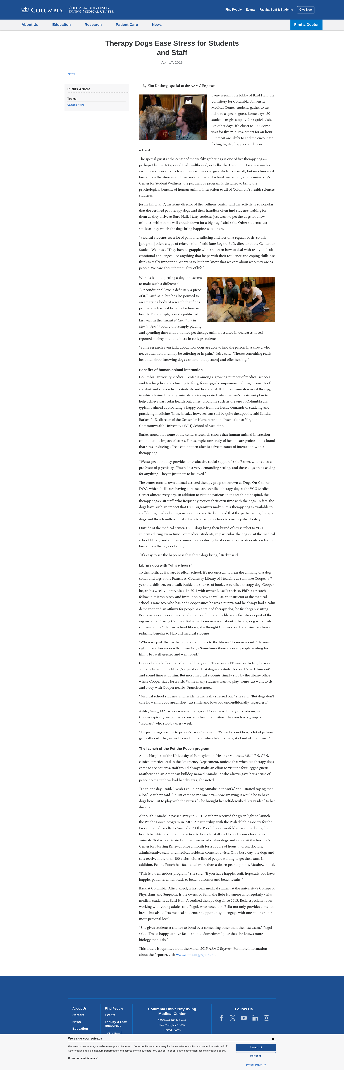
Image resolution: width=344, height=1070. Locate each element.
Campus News (75, 104)
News (71, 74)
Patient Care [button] (127, 24)
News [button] (157, 24)
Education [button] (61, 24)
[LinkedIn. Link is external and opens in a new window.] (255, 1018)
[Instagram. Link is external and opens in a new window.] (266, 1018)
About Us (79, 1008)
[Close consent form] (273, 1039)
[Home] (68, 10)
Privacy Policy (254, 1064)
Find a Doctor (306, 24)
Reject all (256, 1055)
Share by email (277, 73)
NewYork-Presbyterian (198, 988)
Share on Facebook (259, 73)
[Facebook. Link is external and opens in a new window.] (221, 1018)
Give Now (305, 9)
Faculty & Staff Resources (116, 1024)
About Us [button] (30, 24)
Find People (233, 9)
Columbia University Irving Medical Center (149, 987)
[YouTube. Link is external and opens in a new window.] (244, 1018)
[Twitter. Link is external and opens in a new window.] (233, 1018)
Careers (78, 1015)
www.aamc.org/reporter (195, 955)
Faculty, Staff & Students (276, 9)
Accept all (256, 1047)
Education (80, 1028)
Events (250, 9)
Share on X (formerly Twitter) (265, 73)
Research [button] (93, 24)
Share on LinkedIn (271, 73)
